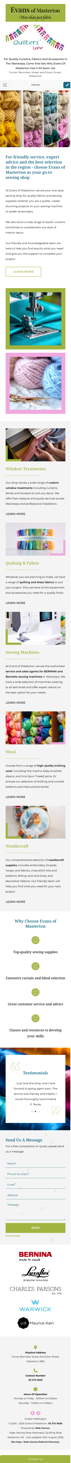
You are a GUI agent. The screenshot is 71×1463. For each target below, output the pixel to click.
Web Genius (42, 1428)
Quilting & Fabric (22, 563)
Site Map (16, 1441)
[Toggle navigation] (5, 85)
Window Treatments (26, 469)
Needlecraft (17, 846)
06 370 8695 (35, 1379)
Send (35, 1227)
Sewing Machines (22, 652)
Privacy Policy (13, 1235)
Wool (11, 752)
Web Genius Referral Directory (41, 1441)
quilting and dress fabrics (36, 582)
